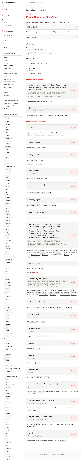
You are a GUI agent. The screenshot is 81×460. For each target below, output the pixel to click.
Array (6, 129)
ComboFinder (8, 169)
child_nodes (7, 63)
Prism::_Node (8, 35)
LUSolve (7, 307)
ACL (6, 118)
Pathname (7, 413)
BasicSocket (8, 141)
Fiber (6, 237)
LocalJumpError (9, 313)
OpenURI (7, 399)
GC (5, 265)
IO (5, 274)
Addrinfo (7, 124)
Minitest (7, 333)
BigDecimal (8, 146)
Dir (6, 206)
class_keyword (8, 65)
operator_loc (8, 98)
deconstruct (7, 79)
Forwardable (8, 259)
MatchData (8, 324)
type (5, 47)
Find (6, 251)
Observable (8, 387)
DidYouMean (8, 200)
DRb (6, 186)
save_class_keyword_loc (11, 100)
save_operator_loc (9, 106)
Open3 (6, 390)
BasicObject (8, 25)
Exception (8, 232)
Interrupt (8, 290)
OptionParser (8, 401)
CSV (6, 160)
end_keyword (8, 87)
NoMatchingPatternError (12, 365)
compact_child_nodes (10, 73)
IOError (7, 277)
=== (5, 57)
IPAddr (7, 279)
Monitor (7, 343)
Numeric (7, 379)
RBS (6, 430)
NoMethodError (9, 374)
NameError (8, 354)
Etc (6, 229)
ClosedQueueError (10, 166)
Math (6, 327)
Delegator (8, 197)
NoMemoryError (9, 371)
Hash (6, 271)
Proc (6, 421)
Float (6, 254)
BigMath (7, 149)
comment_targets (9, 71)
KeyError (7, 305)
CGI (6, 157)
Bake (6, 132)
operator (6, 95)
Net (6, 357)
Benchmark (8, 143)
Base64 (7, 135)
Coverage (7, 180)
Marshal (7, 321)
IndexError (8, 285)
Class (6, 163)
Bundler (7, 154)
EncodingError (9, 217)
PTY (6, 410)
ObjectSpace (8, 384)
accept (6, 60)
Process (7, 424)
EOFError (7, 209)
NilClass (7, 363)
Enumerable (8, 220)
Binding (7, 152)
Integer (7, 288)
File (6, 243)
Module (7, 340)
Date (6, 192)
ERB (6, 211)
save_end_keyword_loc (11, 103)
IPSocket (7, 282)
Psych (6, 427)
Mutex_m (7, 349)
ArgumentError (9, 127)
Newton (7, 360)
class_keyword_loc (10, 68)
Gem (6, 268)
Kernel (7, 302)
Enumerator (8, 223)
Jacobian (7, 296)
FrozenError (8, 262)
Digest (7, 203)
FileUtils (8, 249)
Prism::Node (5, 20)
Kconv (6, 299)
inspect (6, 92)
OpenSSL (7, 393)
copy (5, 76)
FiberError (8, 240)
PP (5, 404)
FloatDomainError (10, 257)
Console (7, 177)
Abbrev (7, 121)
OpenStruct (8, 396)
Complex (7, 174)
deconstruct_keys (9, 82)
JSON (6, 293)
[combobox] (42, 2)
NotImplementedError (11, 376)
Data (6, 189)
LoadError (8, 310)
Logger (7, 315)
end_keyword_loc (9, 90)
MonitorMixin (8, 346)
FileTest (7, 246)
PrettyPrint (8, 416)
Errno (6, 226)
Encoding (7, 214)
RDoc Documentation (10, 2)
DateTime (7, 194)
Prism (6, 418)
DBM (6, 183)
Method (7, 330)
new (5, 45)
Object (5, 22)
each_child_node (9, 84)
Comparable (8, 172)
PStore (7, 407)
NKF (6, 352)
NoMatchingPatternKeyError (13, 368)
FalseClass (8, 234)
